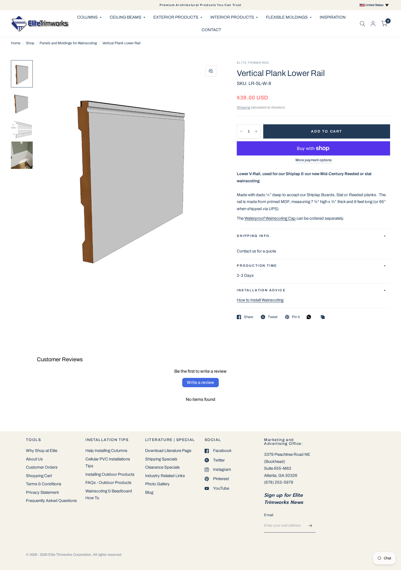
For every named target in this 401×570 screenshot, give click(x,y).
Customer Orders (42, 467)
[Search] (362, 23)
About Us (34, 459)
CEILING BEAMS (125, 17)
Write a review (200, 382)
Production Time (257, 266)
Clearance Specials (162, 467)
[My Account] (373, 23)
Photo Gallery (157, 484)
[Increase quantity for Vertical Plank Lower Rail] (256, 131)
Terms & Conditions (43, 484)
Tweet (272, 317)
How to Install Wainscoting (260, 300)
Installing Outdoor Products (109, 474)
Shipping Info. (254, 236)
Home (15, 43)
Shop (30, 43)
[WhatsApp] (310, 317)
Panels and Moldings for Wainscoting (68, 43)
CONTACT (211, 30)
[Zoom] (210, 71)
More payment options (313, 160)
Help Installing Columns (106, 450)
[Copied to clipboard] (324, 317)
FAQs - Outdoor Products (108, 482)
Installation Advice (261, 290)
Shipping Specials (161, 459)
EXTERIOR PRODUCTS (175, 17)
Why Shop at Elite (41, 450)
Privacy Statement (42, 492)
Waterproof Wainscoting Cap (270, 218)
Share (248, 317)
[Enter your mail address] (310, 525)
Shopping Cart (39, 476)
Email (268, 515)
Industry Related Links (165, 476)
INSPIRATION (333, 17)
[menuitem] (89, 17)
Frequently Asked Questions (51, 500)
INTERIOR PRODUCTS (232, 17)
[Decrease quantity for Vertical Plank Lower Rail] (241, 131)
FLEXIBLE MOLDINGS (287, 17)
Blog (149, 492)
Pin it (296, 317)
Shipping (243, 107)
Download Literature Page (168, 450)
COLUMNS (87, 17)
